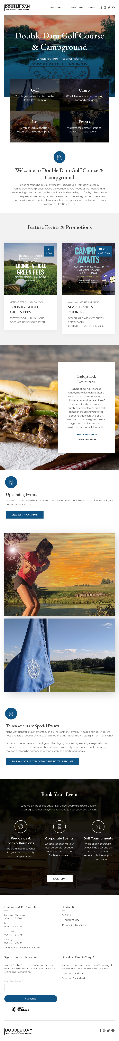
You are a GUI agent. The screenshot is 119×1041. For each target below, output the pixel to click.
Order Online (85, 439)
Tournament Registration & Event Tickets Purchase (42, 761)
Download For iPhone (73, 973)
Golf (52, 8)
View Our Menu (85, 434)
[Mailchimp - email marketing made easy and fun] (20, 1011)
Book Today (60, 878)
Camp (59, 8)
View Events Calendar (25, 514)
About (81, 8)
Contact (91, 8)
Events (73, 8)
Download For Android (73, 978)
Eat (66, 8)
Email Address (13, 981)
